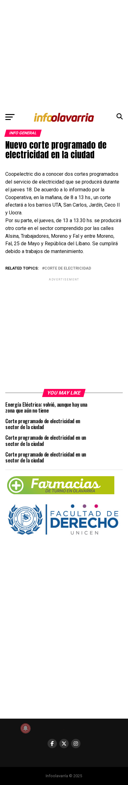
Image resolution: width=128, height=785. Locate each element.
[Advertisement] (64, 54)
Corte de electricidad (67, 268)
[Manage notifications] (25, 728)
